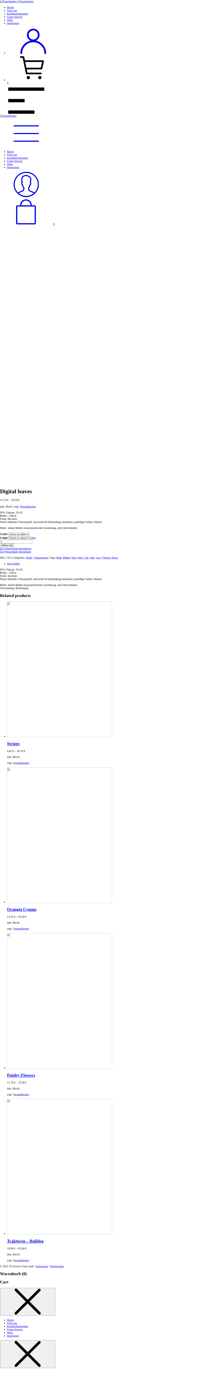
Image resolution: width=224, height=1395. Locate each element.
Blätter (66, 557)
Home (10, 7)
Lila (86, 557)
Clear (33, 537)
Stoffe (29, 557)
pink (92, 557)
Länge (4, 537)
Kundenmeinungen (17, 13)
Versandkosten (28, 506)
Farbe (4, 534)
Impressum (13, 23)
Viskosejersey (41, 557)
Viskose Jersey (110, 557)
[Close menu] (27, 1302)
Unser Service (15, 16)
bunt (80, 557)
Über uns (12, 10)
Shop (10, 20)
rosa (98, 557)
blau (74, 557)
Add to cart (7, 545)
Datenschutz (57, 1266)
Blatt (59, 557)
